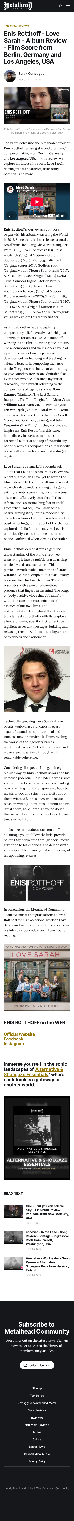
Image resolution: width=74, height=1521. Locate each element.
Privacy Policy (37, 1461)
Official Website (19, 1034)
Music (37, 1432)
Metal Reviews (37, 1410)
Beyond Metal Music (37, 1454)
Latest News (37, 1446)
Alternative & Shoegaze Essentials (33, 1071)
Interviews (37, 1417)
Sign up (37, 1388)
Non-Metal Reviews (16, 26)
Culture (37, 1439)
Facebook (13, 1038)
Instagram (14, 1043)
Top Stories (37, 1395)
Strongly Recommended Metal (37, 1403)
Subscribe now (40, 1365)
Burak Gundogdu (31, 74)
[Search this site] (61, 6)
